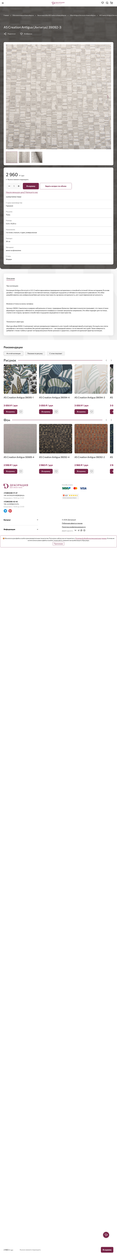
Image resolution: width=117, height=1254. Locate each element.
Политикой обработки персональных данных (91, 538)
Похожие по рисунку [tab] (35, 353)
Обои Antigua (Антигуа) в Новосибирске (83, 15)
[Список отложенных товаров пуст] (102, 3)
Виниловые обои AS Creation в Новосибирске (51, 15)
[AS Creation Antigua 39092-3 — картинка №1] (58, 96)
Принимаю (58, 544)
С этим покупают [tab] (55, 353)
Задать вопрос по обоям (55, 186)
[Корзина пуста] (112, 3)
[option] (11, 157)
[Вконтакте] (75, 530)
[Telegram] (5, 511)
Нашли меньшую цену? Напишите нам (22, 192)
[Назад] (106, 360)
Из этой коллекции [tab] (14, 353)
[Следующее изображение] (108, 97)
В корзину (31, 186)
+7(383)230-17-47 (10, 493)
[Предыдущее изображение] (9, 97)
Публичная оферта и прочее (72, 523)
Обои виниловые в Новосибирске (23, 15)
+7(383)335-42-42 (11, 502)
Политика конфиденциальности (74, 527)
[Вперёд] (111, 360)
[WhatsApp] (81, 530)
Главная (6, 15)
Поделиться (11, 34)
